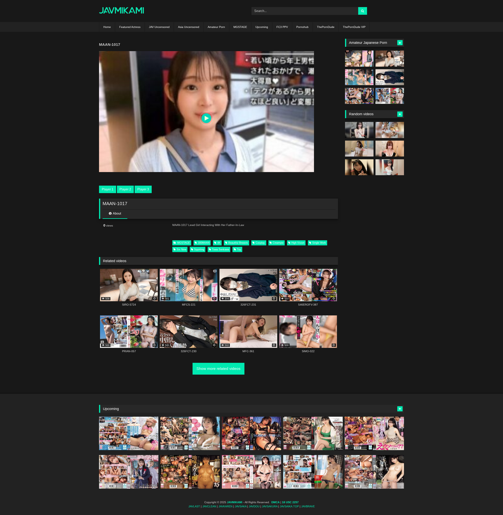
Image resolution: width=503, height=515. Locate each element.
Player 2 (125, 189)
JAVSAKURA (269, 506)
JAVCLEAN (209, 506)
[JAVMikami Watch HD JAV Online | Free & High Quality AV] (121, 11)
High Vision (297, 242)
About (116, 213)
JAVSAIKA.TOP (289, 506)
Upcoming (261, 27)
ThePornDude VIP (354, 27)
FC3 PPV (282, 27)
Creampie (278, 242)
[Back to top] (490, 503)
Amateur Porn (216, 27)
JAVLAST (194, 506)
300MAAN (203, 242)
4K (218, 242)
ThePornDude (325, 27)
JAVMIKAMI (234, 502)
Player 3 (143, 189)
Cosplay (260, 242)
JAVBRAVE (308, 506)
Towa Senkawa (220, 249)
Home (107, 27)
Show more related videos (218, 369)
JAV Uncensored (159, 27)
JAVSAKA (240, 506)
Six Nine (181, 249)
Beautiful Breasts (238, 242)
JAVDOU (254, 506)
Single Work (319, 242)
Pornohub (302, 27)
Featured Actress (129, 27)
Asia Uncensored (188, 27)
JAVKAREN (225, 506)
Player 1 (107, 189)
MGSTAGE (240, 27)
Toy (239, 249)
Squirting (199, 249)
